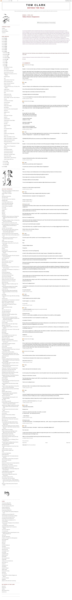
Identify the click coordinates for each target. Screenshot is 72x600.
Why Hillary (4, 399)
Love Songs (4, 294)
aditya (25, 405)
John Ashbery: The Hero (8, 67)
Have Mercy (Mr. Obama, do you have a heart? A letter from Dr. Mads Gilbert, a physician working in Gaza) (10, 427)
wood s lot (3, 563)
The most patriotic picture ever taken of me (9, 335)
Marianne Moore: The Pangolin (7, 204)
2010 (4, 51)
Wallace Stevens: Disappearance (31, 16)
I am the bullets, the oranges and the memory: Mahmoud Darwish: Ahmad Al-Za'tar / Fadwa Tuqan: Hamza (10, 423)
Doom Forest (4, 461)
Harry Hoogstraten (5, 539)
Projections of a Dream (6, 312)
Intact (5, 113)
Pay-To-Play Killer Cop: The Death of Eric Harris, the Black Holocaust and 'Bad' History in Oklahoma (10, 225)
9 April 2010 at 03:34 (27, 417)
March (5, 161)
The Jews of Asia (5, 197)
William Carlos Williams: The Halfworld (10, 138)
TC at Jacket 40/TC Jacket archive (8, 525)
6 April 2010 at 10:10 (27, 291)
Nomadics (3, 543)
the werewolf (25, 303)
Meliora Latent (4, 569)
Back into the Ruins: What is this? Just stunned (10, 418)
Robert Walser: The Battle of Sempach (8, 343)
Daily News (6, 110)
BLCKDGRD (4, 556)
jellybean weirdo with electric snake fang (9, 580)
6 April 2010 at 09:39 (27, 230)
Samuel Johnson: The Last (8, 72)
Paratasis (5, 147)
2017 (4, 39)
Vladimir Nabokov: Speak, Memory (10, 157)
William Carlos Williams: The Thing (8, 302)
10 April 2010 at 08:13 (28, 438)
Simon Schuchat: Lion (5, 344)
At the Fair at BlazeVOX (6, 508)
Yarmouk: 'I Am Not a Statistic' (7, 228)
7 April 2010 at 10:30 (27, 387)
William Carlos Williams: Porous (9, 136)
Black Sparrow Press (5, 590)
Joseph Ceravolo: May (8, 95)
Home (46, 442)
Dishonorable (4, 330)
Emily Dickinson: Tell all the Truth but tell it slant (10, 436)
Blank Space (4, 332)
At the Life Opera (7, 102)
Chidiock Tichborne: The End (7, 448)
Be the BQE (4, 552)
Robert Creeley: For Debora (6, 193)
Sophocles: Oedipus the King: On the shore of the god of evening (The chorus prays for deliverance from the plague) (11, 360)
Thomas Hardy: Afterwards (6, 460)
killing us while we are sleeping (7, 429)
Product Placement (5, 454)
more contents (4, 29)
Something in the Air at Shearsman (8, 518)
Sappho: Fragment (7, 84)
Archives (3, 248)
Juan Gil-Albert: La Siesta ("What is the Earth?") (10, 458)
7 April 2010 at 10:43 (27, 402)
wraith (3, 240)
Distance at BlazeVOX (6, 507)
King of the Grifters (5, 265)
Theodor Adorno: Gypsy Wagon (9, 120)
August (5, 59)
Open (5, 92)
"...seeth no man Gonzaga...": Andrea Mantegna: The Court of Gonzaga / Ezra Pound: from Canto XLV (10, 481)
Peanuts (5, 99)
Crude (3, 194)
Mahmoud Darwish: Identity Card (7, 450)
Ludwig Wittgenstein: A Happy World (8, 471)
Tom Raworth (4, 573)
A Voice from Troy (5, 289)
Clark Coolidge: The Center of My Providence (12, 97)
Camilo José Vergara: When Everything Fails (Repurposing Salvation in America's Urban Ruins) (9, 291)
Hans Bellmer (6, 107)
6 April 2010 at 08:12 (27, 129)
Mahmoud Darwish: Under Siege (7, 433)
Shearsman (4, 587)
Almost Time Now (5, 282)
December (6, 52)
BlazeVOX (4, 586)
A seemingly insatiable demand (7, 201)
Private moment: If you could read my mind (9, 222)
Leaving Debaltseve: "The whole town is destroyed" (11, 299)
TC (24, 82)
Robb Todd (4, 572)
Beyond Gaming (5, 254)
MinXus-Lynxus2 (5, 555)
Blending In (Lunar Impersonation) (8, 339)
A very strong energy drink (6, 401)
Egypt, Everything (7, 125)
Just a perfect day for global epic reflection (9, 304)
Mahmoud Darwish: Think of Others (8, 373)
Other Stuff (4, 535)
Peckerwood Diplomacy (6, 272)
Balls (3, 308)
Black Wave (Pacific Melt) (6, 196)
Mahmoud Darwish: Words (6, 262)
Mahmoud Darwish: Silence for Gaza (8, 435)
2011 (4, 49)
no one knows (4, 413)
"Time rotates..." (4, 209)
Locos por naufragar (5, 577)
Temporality (4, 540)
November (6, 54)
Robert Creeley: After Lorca (8, 159)
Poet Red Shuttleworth (6, 545)
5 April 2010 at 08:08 (27, 79)
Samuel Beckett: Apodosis (8, 151)
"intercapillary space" (5, 550)
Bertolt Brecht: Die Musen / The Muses (8, 280)
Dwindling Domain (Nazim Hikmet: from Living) (10, 372)
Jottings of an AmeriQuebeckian (7, 560)
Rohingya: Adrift (4, 200)
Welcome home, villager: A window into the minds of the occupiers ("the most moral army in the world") (10, 406)
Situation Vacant (7, 76)
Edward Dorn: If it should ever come (8, 370)
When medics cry (5, 420)
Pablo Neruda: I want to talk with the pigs (9, 369)
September (6, 57)
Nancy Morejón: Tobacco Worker (7, 336)
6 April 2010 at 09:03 (27, 159)
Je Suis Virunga (4, 322)
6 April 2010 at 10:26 (27, 305)
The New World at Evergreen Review (8, 517)
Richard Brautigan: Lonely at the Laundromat (9, 465)
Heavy (5, 126)
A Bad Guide (4, 559)
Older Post (68, 442)
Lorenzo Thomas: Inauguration (7, 206)
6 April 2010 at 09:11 (27, 201)
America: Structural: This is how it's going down (10, 233)
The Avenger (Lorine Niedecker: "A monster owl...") (10, 269)
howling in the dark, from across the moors (38, 309)
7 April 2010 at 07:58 (27, 362)
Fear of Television (5, 247)
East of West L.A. (5, 562)
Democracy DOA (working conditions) (8, 414)
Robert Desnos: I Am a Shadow (7, 464)
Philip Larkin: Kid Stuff (5, 315)
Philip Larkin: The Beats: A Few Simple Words (10, 368)
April (5, 65)
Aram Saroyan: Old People (6, 276)
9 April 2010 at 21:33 (27, 423)
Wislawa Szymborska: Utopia (7, 307)
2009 (4, 166)
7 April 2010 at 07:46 (27, 348)
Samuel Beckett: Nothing (8, 152)
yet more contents (5, 31)
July (5, 60)
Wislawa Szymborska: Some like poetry (9, 279)
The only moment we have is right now (8, 199)
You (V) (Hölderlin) (5, 333)
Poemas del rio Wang (5, 570)
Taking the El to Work (5, 444)
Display (5, 131)
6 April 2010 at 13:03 (27, 336)
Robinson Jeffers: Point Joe (6, 391)
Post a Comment (25, 440)
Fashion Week (4, 305)
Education (5, 123)
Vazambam (4, 546)
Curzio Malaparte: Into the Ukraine (8, 467)
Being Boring (4, 263)
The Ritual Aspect (5, 245)
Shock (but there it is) (5, 411)
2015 (4, 43)
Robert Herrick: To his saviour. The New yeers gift (10, 329)
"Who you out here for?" (6, 395)
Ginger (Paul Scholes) (8, 105)
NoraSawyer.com (5, 565)
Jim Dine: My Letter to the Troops (7, 275)
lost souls (3, 416)
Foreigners (4, 214)
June (5, 62)
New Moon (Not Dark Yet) (6, 309)
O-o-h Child (4, 207)
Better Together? (5, 377)
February (5, 162)
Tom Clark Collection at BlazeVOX (8, 505)
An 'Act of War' (4, 346)
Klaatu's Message (38, 400)
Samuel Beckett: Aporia (8, 149)
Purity (3, 451)
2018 (4, 38)
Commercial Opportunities (6, 453)
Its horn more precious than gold (7, 203)
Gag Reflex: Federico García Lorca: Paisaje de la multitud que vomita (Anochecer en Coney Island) (10, 217)
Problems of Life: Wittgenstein (9, 133)
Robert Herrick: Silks (7, 94)
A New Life (4, 357)
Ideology (3, 390)
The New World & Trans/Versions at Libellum (9, 515)
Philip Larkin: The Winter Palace (9, 154)
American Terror (4, 298)
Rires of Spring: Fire (5, 258)
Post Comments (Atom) (31, 444)
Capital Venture (6, 89)
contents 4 (4, 32)
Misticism (5, 117)
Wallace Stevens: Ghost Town (9, 79)
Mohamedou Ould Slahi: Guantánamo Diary (9, 314)
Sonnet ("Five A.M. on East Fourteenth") (11, 108)
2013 (4, 46)
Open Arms (4, 259)
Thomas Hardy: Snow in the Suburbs (8, 478)
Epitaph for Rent (7, 112)
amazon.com (4, 591)
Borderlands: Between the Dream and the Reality (10, 388)
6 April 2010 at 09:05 (27, 189)
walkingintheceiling (5, 553)
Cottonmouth (4, 270)
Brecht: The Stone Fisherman (9, 83)
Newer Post (25, 442)
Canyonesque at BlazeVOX (6, 510)
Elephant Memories (5, 355)
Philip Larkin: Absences (8, 141)
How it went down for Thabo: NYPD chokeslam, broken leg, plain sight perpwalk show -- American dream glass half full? (10, 230)
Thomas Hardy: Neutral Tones (7, 472)
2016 (4, 41)
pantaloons (4, 579)
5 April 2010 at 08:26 (27, 98)
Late (4, 78)
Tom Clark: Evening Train (6, 311)
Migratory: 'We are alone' (6, 325)
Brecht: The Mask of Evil (8, 81)
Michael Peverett (5, 549)
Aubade (5, 130)
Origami (3, 210)
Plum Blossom (6, 68)
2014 (4, 44)
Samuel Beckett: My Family (6, 273)
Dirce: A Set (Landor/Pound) (9, 70)
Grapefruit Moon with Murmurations (8, 351)
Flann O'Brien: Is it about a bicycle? (8, 301)
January (5, 164)
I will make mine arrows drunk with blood (9, 417)
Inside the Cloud (7, 118)
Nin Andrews (4, 566)
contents (3, 28)
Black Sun (3, 542)
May (5, 64)
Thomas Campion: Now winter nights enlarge (9, 323)
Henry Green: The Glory (8, 115)
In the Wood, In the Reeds (8, 100)
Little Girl (3, 213)
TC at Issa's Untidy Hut (6, 529)
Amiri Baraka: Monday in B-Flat (7, 476)
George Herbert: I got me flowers (7, 241)
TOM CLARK (36, 5)
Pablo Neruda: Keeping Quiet (7, 347)
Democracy (6, 135)
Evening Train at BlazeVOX (6, 504)
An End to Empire (5, 379)
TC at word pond (5, 521)
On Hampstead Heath (8, 128)
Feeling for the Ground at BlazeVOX (8, 514)
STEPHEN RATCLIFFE (28, 64)
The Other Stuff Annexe (6, 536)
